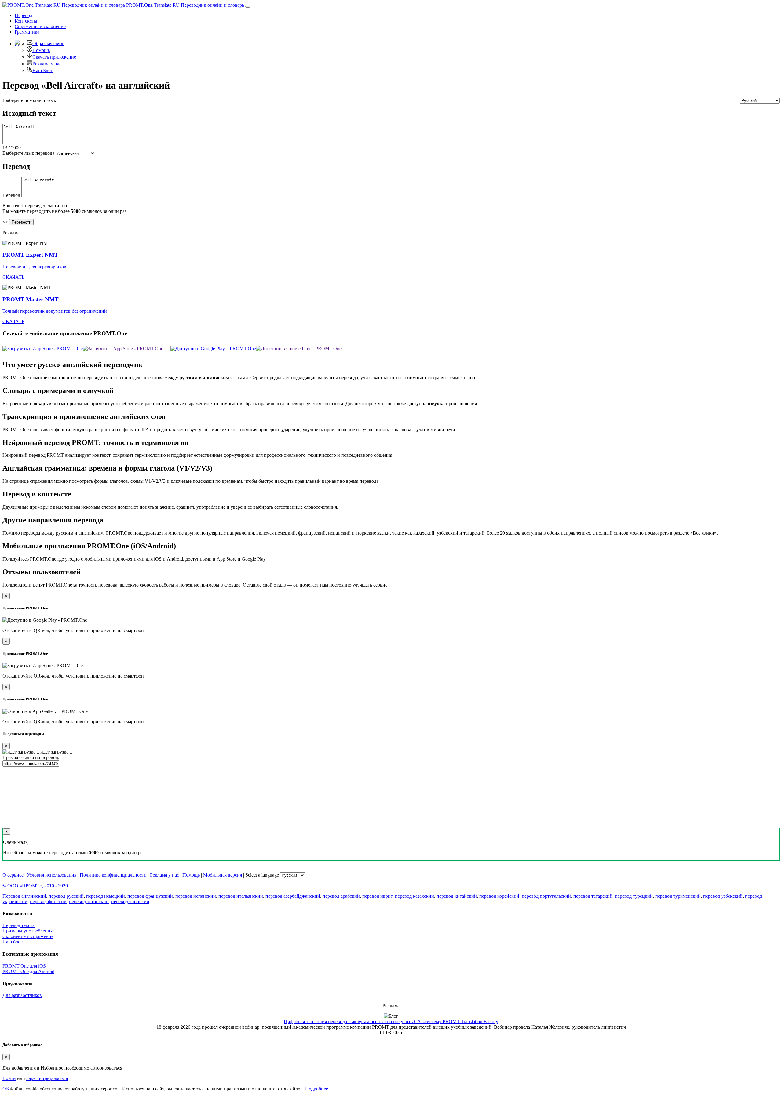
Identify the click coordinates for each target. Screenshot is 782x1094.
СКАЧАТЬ (13, 277)
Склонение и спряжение (27, 936)
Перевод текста (18, 925)
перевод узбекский (723, 896)
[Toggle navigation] (247, 7)
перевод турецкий (634, 896)
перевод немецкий (105, 896)
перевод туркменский (678, 896)
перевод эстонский (89, 901)
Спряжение (40, 26)
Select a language (262, 875)
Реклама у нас (46, 63)
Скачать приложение (54, 57)
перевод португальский (546, 896)
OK (6, 1088)
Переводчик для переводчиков (34, 266)
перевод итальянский (240, 896)
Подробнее (316, 1088)
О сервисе (13, 875)
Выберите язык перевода (28, 153)
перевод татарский (592, 896)
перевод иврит (377, 896)
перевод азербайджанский (292, 896)
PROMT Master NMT (30, 299)
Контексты (26, 21)
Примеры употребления (27, 930)
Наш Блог (42, 70)
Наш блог (12, 941)
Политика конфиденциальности (113, 875)
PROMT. (184, 5)
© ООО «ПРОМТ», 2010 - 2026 (35, 885)
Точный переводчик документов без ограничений (54, 311)
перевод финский (48, 901)
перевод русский (66, 896)
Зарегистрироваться (47, 1078)
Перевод (23, 15)
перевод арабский (341, 896)
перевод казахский (414, 896)
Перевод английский (24, 896)
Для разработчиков (22, 995)
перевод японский (130, 901)
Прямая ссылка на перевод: (30, 757)
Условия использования (51, 875)
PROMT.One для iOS (24, 966)
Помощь (41, 50)
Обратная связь (48, 43)
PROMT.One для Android (28, 971)
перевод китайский (457, 896)
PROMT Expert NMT (30, 255)
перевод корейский (499, 896)
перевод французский (150, 896)
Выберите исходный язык (29, 100)
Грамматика (27, 32)
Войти (9, 1078)
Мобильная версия (222, 875)
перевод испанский (195, 896)
